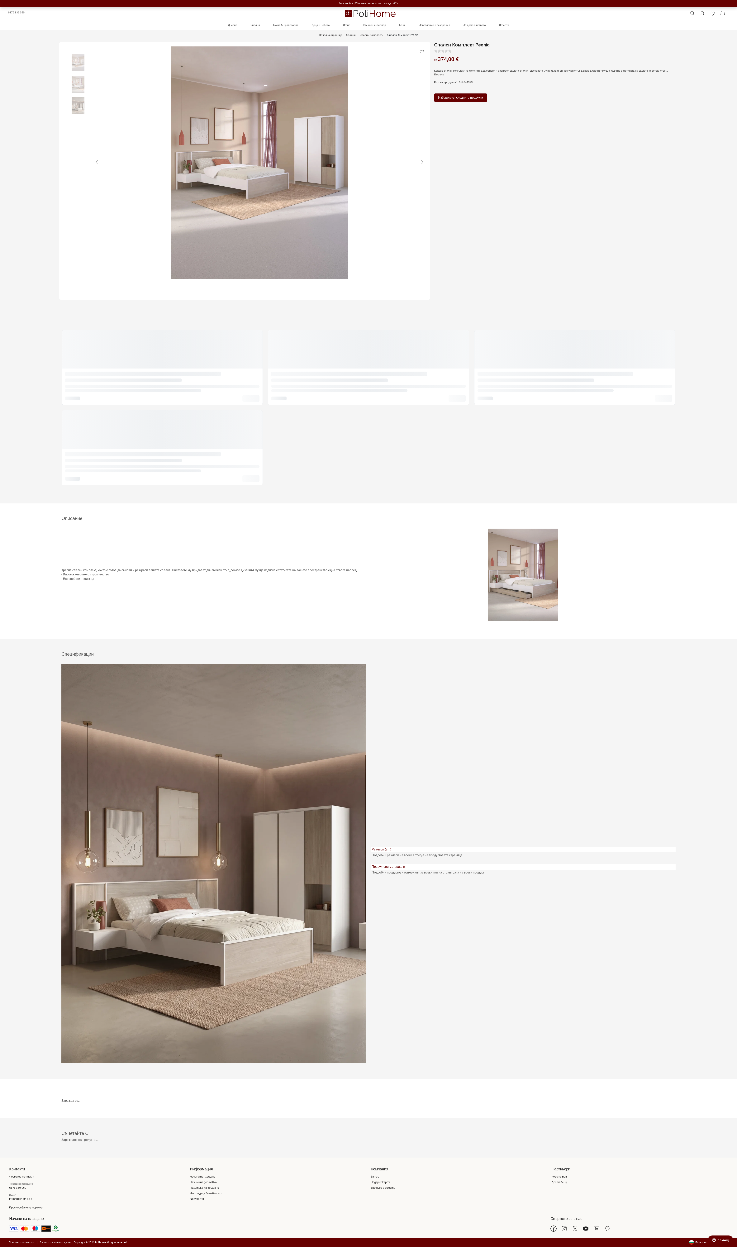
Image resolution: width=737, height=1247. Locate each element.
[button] (692, 13)
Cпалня (351, 35)
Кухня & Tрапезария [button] (285, 24)
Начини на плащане (202, 1176)
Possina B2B (559, 1176)
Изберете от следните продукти (460, 97)
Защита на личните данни (55, 1242)
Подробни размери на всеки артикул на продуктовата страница (417, 855)
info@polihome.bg (20, 1199)
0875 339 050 (16, 12)
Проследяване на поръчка (26, 1207)
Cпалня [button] (255, 24)
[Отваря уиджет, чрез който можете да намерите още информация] (720, 1240)
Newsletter (197, 1199)
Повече (439, 74)
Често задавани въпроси (206, 1193)
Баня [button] (402, 24)
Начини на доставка (203, 1182)
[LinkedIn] (596, 1229)
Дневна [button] (232, 24)
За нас (375, 1176)
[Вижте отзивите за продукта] (442, 51)
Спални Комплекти (371, 35)
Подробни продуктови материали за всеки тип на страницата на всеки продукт (428, 872)
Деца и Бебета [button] (321, 24)
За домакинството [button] (474, 24)
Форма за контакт (21, 1176)
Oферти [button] (504, 24)
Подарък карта (381, 1182)
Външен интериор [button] (374, 24)
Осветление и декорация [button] (434, 24)
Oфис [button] (346, 24)
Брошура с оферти (383, 1187)
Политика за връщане (204, 1187)
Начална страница (330, 35)
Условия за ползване (22, 1242)
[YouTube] (586, 1229)
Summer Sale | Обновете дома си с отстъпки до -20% (368, 3)
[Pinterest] (607, 1229)
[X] (575, 1229)
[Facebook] (553, 1229)
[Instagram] (564, 1229)
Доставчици (560, 1182)
